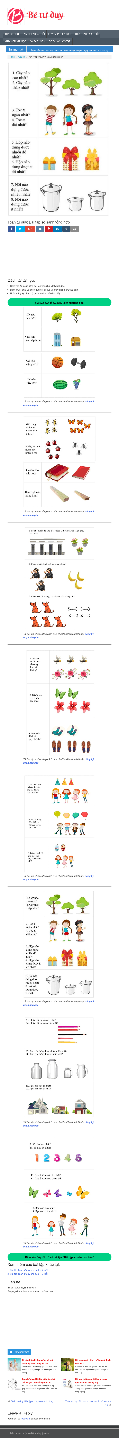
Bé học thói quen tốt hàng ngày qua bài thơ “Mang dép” (91, 1380)
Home (12, 57)
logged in (25, 1418)
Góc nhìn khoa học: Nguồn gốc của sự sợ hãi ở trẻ (53, 50)
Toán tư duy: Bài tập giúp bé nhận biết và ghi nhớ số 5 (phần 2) (39, 1380)
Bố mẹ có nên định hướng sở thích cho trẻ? (93, 1361)
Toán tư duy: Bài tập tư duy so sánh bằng (32, 1401)
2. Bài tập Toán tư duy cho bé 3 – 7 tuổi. (28, 1273)
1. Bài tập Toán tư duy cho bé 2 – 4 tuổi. (28, 1270)
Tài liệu (21, 57)
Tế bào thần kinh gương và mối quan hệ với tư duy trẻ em (37, 1361)
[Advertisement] (59, 256)
